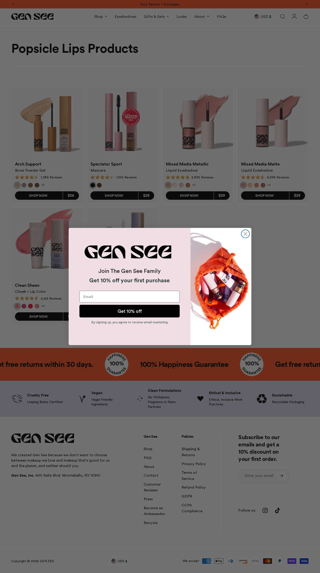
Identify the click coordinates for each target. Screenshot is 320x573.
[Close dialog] (245, 234)
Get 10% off (130, 311)
